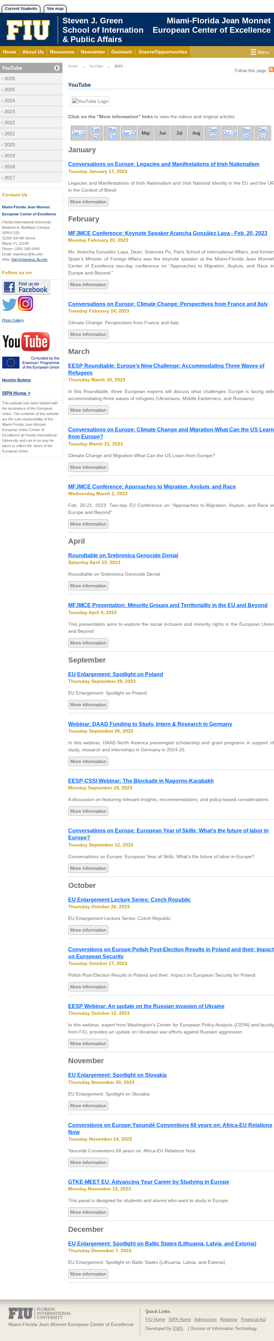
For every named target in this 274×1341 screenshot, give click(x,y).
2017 (9, 177)
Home (73, 66)
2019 (9, 155)
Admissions (205, 1319)
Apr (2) (129, 133)
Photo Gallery (13, 320)
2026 (9, 78)
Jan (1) (79, 133)
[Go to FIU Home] (28, 29)
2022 (9, 122)
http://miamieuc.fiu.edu (29, 259)
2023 (9, 111)
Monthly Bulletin (16, 380)
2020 (9, 144)
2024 (9, 100)
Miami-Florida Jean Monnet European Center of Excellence (212, 25)
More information (88, 201)
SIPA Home (179, 1319)
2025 (9, 89)
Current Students (21, 8)
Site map (55, 8)
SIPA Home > (16, 393)
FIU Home (155, 1319)
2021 (9, 133)
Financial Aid (253, 1319)
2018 (9, 166)
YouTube (12, 68)
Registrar (229, 1319)
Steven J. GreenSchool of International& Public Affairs (106, 30)
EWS (178, 1328)
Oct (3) (229, 133)
